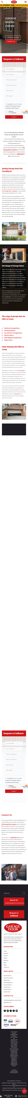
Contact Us (11, 41)
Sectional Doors (7, 975)
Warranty (6, 960)
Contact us (6, 967)
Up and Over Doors (8, 978)
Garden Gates (7, 991)
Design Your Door (13, 37)
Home (5, 951)
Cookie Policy (8, 1090)
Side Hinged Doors (8, 982)
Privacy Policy (16, 104)
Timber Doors (7, 987)
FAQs (5, 962)
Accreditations (10, 1016)
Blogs (5, 965)
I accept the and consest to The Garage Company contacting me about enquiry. (13, 106)
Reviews (6, 955)
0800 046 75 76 (7, 1002)
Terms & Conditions (22, 1090)
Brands (5, 958)
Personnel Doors (8, 984)
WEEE (3, 1090)
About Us (6, 953)
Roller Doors (7, 980)
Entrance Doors (7, 989)
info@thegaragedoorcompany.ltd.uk (14, 903)
